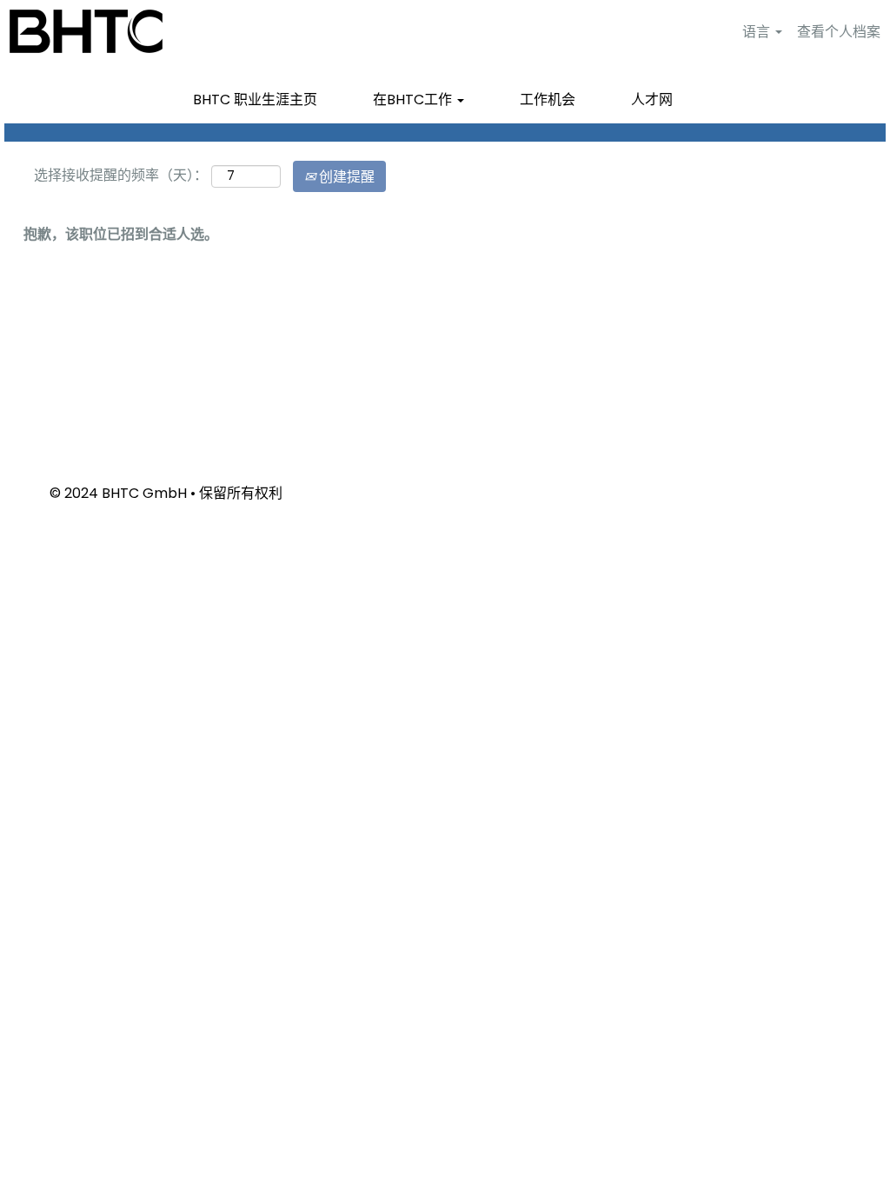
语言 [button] (758, 31)
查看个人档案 (838, 31)
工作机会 (547, 99)
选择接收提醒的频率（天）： (121, 175)
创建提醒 (345, 176)
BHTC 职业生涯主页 (255, 99)
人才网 (652, 99)
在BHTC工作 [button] (414, 99)
